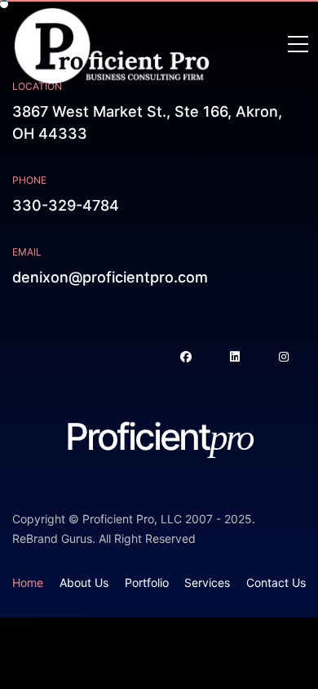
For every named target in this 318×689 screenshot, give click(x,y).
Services (207, 582)
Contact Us (276, 582)
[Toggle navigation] (298, 45)
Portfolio (147, 582)
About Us (84, 582)
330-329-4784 (65, 205)
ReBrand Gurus (52, 538)
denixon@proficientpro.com (110, 277)
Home (27, 582)
